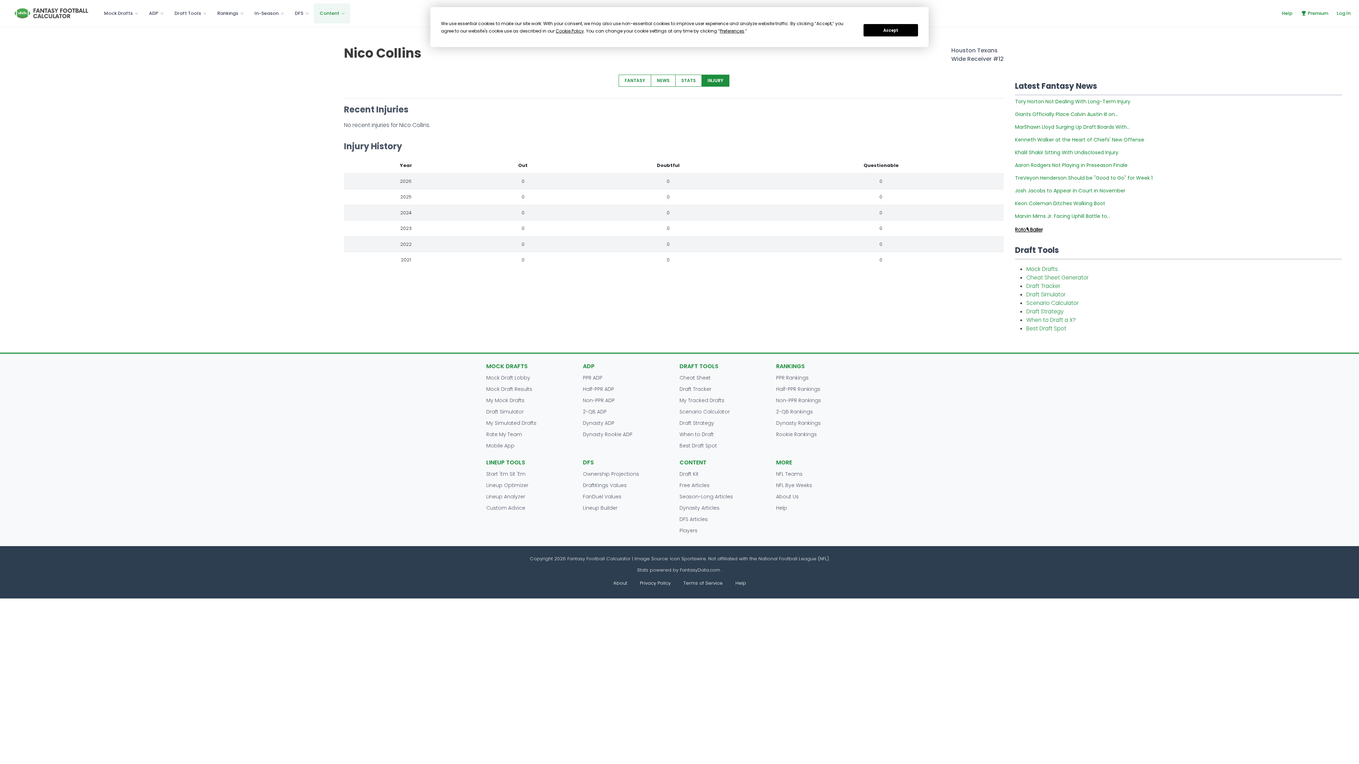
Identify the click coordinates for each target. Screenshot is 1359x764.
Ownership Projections (611, 474)
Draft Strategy (1044, 311)
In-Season (266, 13)
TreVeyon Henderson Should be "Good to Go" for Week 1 (1084, 177)
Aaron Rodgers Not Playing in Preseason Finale (1071, 165)
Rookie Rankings (796, 434)
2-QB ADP (595, 411)
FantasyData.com (701, 570)
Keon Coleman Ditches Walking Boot (1060, 203)
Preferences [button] (732, 31)
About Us (787, 496)
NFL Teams (789, 474)
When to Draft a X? (1051, 320)
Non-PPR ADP (599, 400)
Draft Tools (187, 13)
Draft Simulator (1046, 294)
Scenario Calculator (1052, 303)
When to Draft (697, 434)
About (620, 583)
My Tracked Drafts (702, 400)
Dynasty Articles (699, 507)
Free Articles (695, 485)
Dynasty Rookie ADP (607, 434)
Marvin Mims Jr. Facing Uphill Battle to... (1062, 216)
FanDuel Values (602, 496)
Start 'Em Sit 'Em (506, 474)
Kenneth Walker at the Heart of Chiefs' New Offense (1079, 139)
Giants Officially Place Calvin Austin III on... (1066, 114)
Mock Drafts (118, 13)
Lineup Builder (600, 507)
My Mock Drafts (505, 400)
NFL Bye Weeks (794, 485)
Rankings (227, 13)
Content (329, 13)
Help (1287, 13)
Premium (1318, 13)
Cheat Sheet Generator (1057, 277)
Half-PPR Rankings (798, 389)
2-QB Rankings (794, 411)
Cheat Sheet (695, 377)
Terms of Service (703, 583)
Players (689, 530)
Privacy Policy (655, 583)
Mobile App (500, 445)
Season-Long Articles (706, 496)
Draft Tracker (1043, 286)
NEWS (663, 80)
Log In (1344, 13)
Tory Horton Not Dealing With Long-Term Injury (1072, 101)
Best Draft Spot (1046, 328)
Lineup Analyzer (505, 496)
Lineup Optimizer (507, 485)
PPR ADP (592, 377)
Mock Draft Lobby (508, 377)
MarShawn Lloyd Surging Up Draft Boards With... (1072, 127)
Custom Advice (505, 507)
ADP (153, 13)
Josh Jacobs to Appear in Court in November (1070, 190)
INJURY (715, 80)
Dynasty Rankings (798, 423)
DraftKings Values (605, 485)
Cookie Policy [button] (570, 31)
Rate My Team (504, 434)
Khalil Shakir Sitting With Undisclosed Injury (1066, 152)
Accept (890, 30)
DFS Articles (694, 519)
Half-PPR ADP (598, 389)
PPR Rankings (792, 377)
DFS (299, 13)
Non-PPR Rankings (798, 400)
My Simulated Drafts (511, 423)
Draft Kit (689, 474)
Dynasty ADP (598, 423)
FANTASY (635, 80)
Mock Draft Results (509, 389)
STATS (688, 80)
